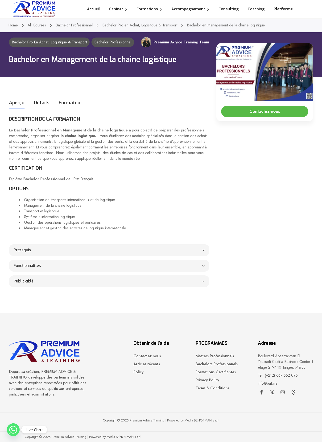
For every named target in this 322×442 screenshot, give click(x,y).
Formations (147, 9)
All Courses (37, 25)
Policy (138, 372)
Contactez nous (147, 356)
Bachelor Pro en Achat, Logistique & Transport (139, 25)
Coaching (256, 9)
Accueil (93, 9)
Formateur (70, 103)
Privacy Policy (207, 380)
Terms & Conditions (212, 388)
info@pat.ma (267, 383)
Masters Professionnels (215, 356)
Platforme (283, 9)
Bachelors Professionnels (217, 364)
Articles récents (146, 364)
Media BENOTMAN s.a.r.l (202, 420)
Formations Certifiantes (216, 372)
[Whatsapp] (13, 429)
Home (13, 25)
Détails (41, 103)
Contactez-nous (264, 111)
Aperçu (17, 103)
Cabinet (116, 9)
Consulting (229, 9)
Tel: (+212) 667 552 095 (278, 375)
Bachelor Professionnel (74, 25)
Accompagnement (188, 9)
